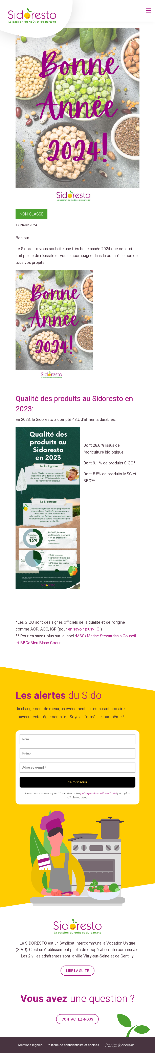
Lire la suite (77, 971)
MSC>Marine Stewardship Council (106, 636)
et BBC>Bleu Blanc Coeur (38, 643)
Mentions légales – (32, 1045)
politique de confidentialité (98, 793)
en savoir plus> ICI (84, 629)
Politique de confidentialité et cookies (72, 1045)
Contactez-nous (77, 1019)
